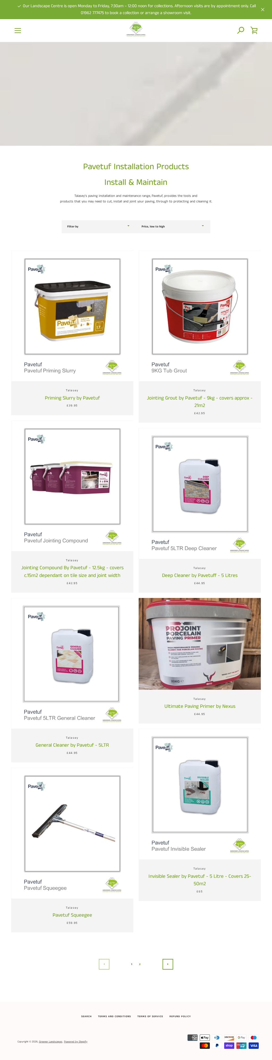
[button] (241, 30)
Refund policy (180, 1016)
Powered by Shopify (75, 1042)
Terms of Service (150, 1016)
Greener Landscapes (50, 1042)
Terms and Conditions (114, 1016)
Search (86, 1016)
